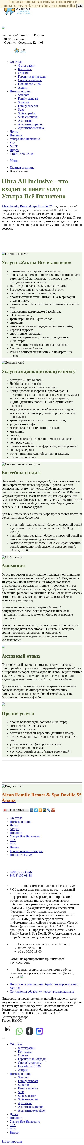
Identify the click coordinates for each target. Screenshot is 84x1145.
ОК (80, 5)
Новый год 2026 (29, 84)
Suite (21, 109)
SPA (13, 142)
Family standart (28, 98)
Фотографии (26, 65)
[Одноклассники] (40, 810)
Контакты (25, 69)
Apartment (25, 120)
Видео (14, 150)
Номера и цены (20, 91)
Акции (23, 87)
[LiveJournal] (49, 810)
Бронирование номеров (26, 851)
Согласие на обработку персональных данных (42, 991)
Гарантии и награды (32, 76)
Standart (23, 95)
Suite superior (27, 113)
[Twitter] (36, 810)
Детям (14, 131)
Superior (23, 102)
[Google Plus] (53, 810)
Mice (13, 843)
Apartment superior (30, 124)
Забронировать (12, 1141)
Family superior (28, 106)
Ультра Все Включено (25, 139)
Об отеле (16, 62)
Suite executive (28, 117)
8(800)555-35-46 (21, 872)
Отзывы (23, 73)
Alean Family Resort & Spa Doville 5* (27, 206)
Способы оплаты (30, 80)
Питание (16, 135)
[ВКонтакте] (32, 810)
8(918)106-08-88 (21, 875)
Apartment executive (31, 128)
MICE (14, 146)
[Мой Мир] (44, 810)
